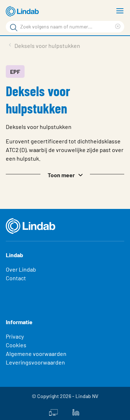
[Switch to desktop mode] (53, 411)
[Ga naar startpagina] (23, 11)
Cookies (16, 344)
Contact (16, 277)
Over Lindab (21, 269)
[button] (65, 174)
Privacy (15, 336)
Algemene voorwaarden (36, 353)
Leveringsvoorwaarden (35, 362)
